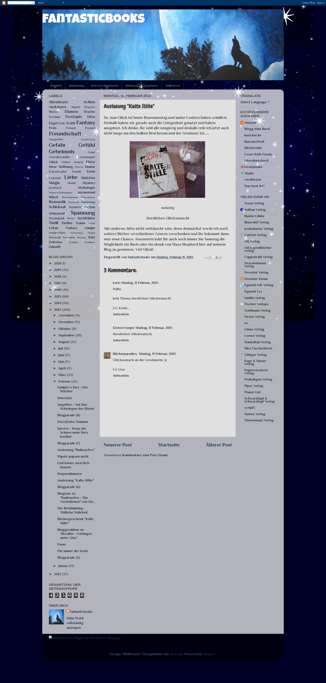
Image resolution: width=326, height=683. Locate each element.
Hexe (53, 167)
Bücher (54, 112)
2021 (58, 263)
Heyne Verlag (254, 317)
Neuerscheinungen (60, 192)
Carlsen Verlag (255, 235)
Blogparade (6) (68, 487)
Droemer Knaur (256, 279)
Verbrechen (57, 233)
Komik (76, 171)
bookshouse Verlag (258, 229)
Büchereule (253, 148)
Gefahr (57, 145)
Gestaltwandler (59, 157)
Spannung (83, 213)
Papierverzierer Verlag (256, 371)
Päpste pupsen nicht (72, 456)
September (67, 335)
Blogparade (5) (68, 557)
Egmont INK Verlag (258, 285)
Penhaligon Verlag (258, 379)
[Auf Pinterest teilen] (220, 257)
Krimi (91, 171)
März (62, 375)
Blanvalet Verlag (256, 222)
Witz (91, 237)
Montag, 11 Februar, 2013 (139, 283)
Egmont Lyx (253, 291)
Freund (90, 128)
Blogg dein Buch (257, 129)
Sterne (71, 218)
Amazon (250, 123)
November (66, 322)
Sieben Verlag (254, 414)
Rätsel (53, 197)
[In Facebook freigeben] (217, 257)
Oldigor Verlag (255, 355)
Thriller (67, 223)
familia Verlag (254, 298)
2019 (58, 270)
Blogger (209, 654)
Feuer (61, 544)
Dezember (66, 315)
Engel (53, 123)
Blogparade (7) (68, 443)
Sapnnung (88, 202)
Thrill (53, 223)
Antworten (121, 314)
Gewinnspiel (86, 157)
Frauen (71, 128)
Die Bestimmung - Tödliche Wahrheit (72, 510)
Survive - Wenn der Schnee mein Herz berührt (72, 433)
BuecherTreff (254, 142)
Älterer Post (219, 445)
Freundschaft (65, 134)
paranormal (86, 192)
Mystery (89, 183)
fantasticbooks (93, 20)
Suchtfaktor (86, 218)
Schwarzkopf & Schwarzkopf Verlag (259, 400)
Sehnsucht (57, 213)
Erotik (70, 123)
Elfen (91, 117)
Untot (91, 223)
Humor (90, 167)
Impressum (151, 85)
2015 (58, 296)
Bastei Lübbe (254, 216)
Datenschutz (172, 85)
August (64, 342)
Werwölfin (69, 237)
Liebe (71, 177)
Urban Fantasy (63, 228)
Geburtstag (88, 139)
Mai (61, 362)
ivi (246, 323)
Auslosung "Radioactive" (76, 450)
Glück (53, 162)
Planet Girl (252, 392)
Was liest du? (254, 186)
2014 (58, 303)
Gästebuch (131, 85)
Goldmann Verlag (257, 310)
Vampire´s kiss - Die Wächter (72, 389)
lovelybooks (253, 167)
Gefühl (86, 145)
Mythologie (86, 187)
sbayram (176, 654)
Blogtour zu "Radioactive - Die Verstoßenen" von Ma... (76, 497)
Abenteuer (58, 102)
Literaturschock (256, 160)
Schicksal (57, 207)
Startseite (56, 85)
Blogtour (89, 106)
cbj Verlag (252, 241)
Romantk (73, 202)
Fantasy (85, 122)
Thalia (249, 173)
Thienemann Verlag (259, 420)
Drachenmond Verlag (255, 264)
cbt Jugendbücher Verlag (257, 249)
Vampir (90, 228)
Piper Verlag (253, 386)
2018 (58, 276)
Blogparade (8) (68, 415)
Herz (90, 162)
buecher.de (252, 135)
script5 (249, 407)
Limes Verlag (254, 329)
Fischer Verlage (256, 304)
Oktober (65, 329)
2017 (58, 283)
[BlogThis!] (210, 257)
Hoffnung (66, 167)
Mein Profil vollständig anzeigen (75, 623)
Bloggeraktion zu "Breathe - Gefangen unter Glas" (74, 534)
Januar (63, 566)
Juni (61, 355)
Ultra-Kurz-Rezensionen (104, 85)
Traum (80, 223)
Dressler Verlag (256, 272)
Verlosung (76, 232)
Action (89, 102)
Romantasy (88, 197)
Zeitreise (55, 242)
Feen (52, 128)
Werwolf (55, 237)
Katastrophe (58, 171)
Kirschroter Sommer (72, 422)
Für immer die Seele (72, 551)
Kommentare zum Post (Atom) (145, 455)
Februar (64, 381)
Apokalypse (57, 107)
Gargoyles (56, 139)
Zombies (90, 242)
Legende (55, 178)
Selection (64, 398)
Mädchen (88, 178)
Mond (71, 183)
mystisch (55, 187)
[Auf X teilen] (213, 257)
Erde (62, 123)
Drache (89, 112)
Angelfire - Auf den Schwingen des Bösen (75, 407)
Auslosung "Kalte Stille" (75, 480)
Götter (66, 162)
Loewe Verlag (254, 336)
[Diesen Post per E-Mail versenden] (206, 257)
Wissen (81, 237)
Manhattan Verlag (257, 342)
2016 (58, 290)
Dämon (71, 111)
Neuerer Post (118, 445)
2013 (58, 310)
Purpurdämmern (69, 474)
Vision (91, 232)
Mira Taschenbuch (258, 348)
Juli (61, 348)
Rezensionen (76, 85)
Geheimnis (62, 151)
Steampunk (57, 218)
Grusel (78, 162)
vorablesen (252, 179)
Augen (75, 107)
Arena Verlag (254, 203)
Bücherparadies (125, 354)
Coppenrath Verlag (258, 257)
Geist (91, 152)
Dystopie (73, 116)
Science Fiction (82, 207)
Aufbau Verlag (255, 210)
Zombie (73, 242)
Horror (79, 166)
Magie (54, 182)
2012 (58, 574)
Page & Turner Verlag (255, 362)
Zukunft (55, 247)
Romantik (57, 201)
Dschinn (54, 117)
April (62, 368)
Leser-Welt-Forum (258, 154)
